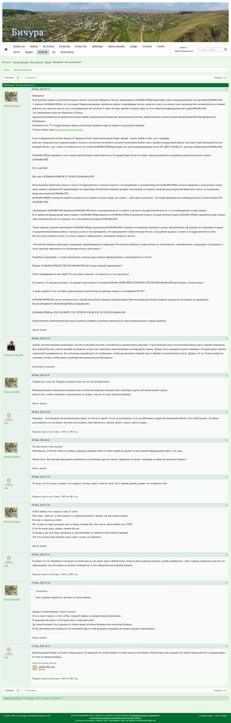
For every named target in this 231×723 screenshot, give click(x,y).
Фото (16, 52)
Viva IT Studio (221, 716)
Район (34, 46)
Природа (97, 46)
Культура (81, 46)
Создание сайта (205, 716)
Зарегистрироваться (183, 51)
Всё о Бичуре (36, 62)
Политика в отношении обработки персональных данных (115, 718)
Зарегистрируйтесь (13, 698)
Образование (116, 46)
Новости (19, 46)
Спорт (161, 46)
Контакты (67, 52)
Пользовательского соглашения (144, 715)
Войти (183, 47)
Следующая (30, 77)
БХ (53, 52)
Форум (42, 52)
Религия (64, 46)
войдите (30, 698)
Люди (133, 46)
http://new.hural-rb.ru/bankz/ (69, 129)
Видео (29, 52)
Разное (48, 62)
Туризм (147, 46)
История (48, 46)
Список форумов (21, 62)
